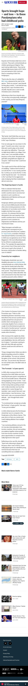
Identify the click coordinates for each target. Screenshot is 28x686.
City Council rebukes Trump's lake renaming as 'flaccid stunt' (19, 507)
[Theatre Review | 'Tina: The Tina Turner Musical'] (7, 618)
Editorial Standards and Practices (11, 660)
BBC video (5, 81)
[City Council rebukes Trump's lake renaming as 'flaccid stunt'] (7, 508)
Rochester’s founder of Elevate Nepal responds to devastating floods (19, 557)
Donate (23, 2)
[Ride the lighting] (7, 599)
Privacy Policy (6, 653)
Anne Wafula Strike (19, 262)
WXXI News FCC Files (8, 656)
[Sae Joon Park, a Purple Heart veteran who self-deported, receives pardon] (7, 538)
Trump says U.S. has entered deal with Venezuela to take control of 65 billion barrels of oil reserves (19, 488)
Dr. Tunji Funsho (6, 233)
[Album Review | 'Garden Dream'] (7, 608)
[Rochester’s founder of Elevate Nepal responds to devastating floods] (7, 557)
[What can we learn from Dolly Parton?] (7, 518)
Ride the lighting (16, 596)
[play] (2, 684)
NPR (17, 459)
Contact (5, 650)
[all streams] (26, 684)
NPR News (9, 459)
